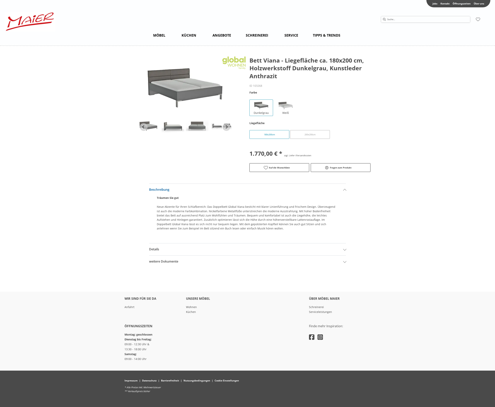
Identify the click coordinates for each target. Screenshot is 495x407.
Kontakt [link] (445, 3)
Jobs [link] (435, 3)
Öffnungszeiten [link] (462, 3)
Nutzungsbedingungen (196, 380)
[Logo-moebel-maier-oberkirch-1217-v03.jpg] (30, 22)
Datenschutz (149, 380)
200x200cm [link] (310, 134)
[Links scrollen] (144, 127)
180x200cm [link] (269, 134)
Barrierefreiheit (170, 380)
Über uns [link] (479, 3)
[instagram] (320, 337)
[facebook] (311, 337)
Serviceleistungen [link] (320, 312)
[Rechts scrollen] (226, 127)
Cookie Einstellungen (227, 380)
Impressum (131, 380)
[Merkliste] (478, 19)
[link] (159, 35)
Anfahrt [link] (129, 307)
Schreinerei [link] (316, 307)
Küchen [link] (191, 312)
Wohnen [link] (191, 307)
